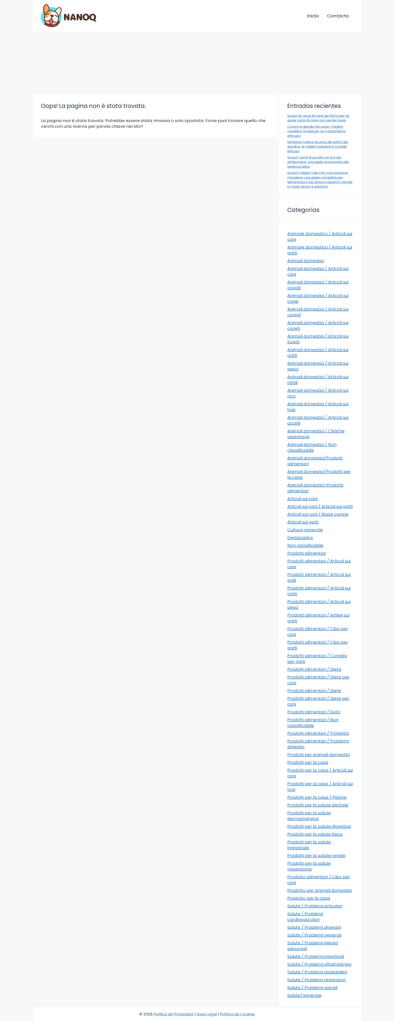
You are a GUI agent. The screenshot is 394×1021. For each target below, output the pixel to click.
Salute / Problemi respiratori (316, 980)
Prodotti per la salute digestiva (319, 826)
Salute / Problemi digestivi (314, 927)
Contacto (338, 16)
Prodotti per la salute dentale (317, 805)
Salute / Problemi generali (314, 935)
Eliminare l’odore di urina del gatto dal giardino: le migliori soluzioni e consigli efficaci (317, 147)
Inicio (313, 16)
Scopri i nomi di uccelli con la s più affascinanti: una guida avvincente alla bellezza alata (318, 162)
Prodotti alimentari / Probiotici (318, 733)
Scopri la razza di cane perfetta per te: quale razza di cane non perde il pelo (318, 118)
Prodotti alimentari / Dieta (314, 669)
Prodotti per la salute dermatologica (309, 815)
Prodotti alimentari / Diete (314, 690)
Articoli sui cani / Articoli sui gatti (320, 506)
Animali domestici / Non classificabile (312, 447)
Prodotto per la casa (308, 898)
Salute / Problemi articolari (314, 906)
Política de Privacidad (173, 1014)
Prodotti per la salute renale (316, 855)
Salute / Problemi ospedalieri (317, 972)
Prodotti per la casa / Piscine (317, 797)
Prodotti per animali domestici (318, 754)
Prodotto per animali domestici (319, 890)
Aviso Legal (207, 1014)
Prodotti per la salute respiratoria (309, 866)
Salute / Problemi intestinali (315, 956)
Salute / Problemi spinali (312, 987)
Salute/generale (304, 995)
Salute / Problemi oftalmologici (319, 964)
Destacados (300, 537)
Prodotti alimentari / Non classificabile (313, 722)
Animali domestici (305, 261)
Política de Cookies (237, 1014)
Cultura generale (305, 530)
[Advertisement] (197, 62)
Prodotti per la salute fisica (314, 834)
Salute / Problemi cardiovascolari (305, 916)
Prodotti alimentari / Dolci (313, 712)
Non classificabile (305, 545)
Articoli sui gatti (302, 522)
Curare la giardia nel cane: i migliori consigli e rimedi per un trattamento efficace (316, 131)
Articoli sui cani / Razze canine (317, 514)
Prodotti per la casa (307, 762)
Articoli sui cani (302, 498)
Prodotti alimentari (306, 553)
